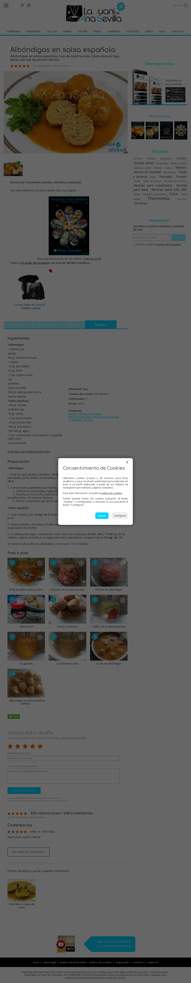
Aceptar (102, 515)
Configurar (120, 515)
